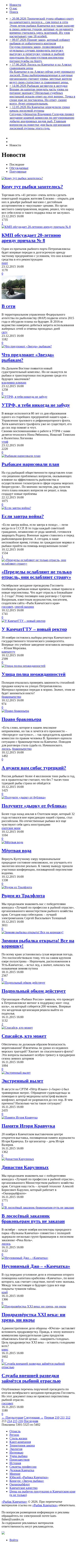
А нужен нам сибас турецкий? (34, 767)
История (15, 1463)
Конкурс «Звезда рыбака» (26, 1480)
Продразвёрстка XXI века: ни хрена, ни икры (33, 1317)
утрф (5, 441)
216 (20, 1421)
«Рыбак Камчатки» (14, 1501)
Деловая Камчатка (21, 1470)
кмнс (5, 1349)
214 (9, 1421)
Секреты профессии (23, 1466)
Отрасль (15, 1431)
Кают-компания (20, 1442)
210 (57, 1417)
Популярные (17, 171)
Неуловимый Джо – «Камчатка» (36, 1266)
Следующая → (33, 1417)
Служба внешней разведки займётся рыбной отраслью (31, 1378)
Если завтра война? (23, 516)
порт (5, 263)
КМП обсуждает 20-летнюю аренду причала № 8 (31, 238)
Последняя (31, 1421)
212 (68, 1417)
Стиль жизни (18, 1438)
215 (15, 1421)
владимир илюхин (14, 382)
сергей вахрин (24, 606)
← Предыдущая (12, 1417)
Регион (14, 1434)
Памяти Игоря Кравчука (28, 1125)
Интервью (16, 1452)
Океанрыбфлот (19, 1484)
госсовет (7, 606)
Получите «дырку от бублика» (34, 805)
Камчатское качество (23, 1488)
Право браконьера (21, 719)
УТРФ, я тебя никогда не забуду (36, 405)
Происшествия (19, 1459)
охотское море (11, 828)
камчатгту (8, 651)
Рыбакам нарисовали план (30, 464)
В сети (8, 306)
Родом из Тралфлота (23, 895)
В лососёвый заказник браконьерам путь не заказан (33, 1218)
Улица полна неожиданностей (34, 674)
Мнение (14, 1473)
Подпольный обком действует (34, 990)
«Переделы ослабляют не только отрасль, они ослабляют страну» (37, 574)
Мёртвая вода (16, 850)
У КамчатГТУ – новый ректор (34, 629)
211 (62, 1417)
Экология (15, 1449)
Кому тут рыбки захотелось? (32, 186)
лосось (6, 748)
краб (5, 1292)
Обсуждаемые (18, 168)
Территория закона (22, 1445)
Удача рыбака (18, 1456)
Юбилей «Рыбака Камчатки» (29, 1477)
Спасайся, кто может (24, 1036)
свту (5, 332)
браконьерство (11, 696)
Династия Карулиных (25, 1167)
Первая (49, 1417)
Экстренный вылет (22, 1080)
